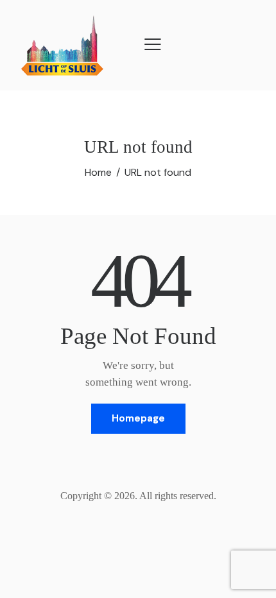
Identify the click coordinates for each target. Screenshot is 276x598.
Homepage (138, 418)
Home (98, 172)
